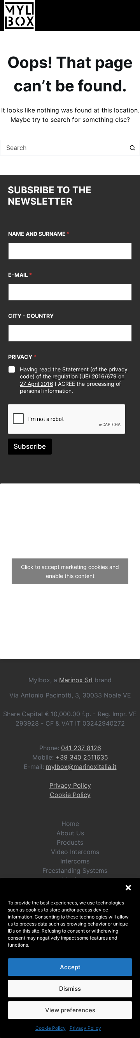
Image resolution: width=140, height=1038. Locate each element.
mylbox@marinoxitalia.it (81, 766)
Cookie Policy (50, 1028)
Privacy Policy (85, 1028)
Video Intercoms (75, 852)
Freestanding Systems (74, 870)
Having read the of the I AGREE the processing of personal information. (74, 380)
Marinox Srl (76, 680)
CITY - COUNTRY (31, 315)
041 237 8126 (81, 748)
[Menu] (131, 16)
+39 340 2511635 (82, 757)
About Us (70, 833)
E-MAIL (20, 274)
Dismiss (70, 988)
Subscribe (30, 446)
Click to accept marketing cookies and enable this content (70, 571)
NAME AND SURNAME (39, 233)
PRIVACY (22, 356)
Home (70, 824)
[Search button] (132, 147)
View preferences (70, 1010)
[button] (128, 888)
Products (70, 842)
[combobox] (62, 147)
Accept (70, 967)
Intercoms (74, 861)
